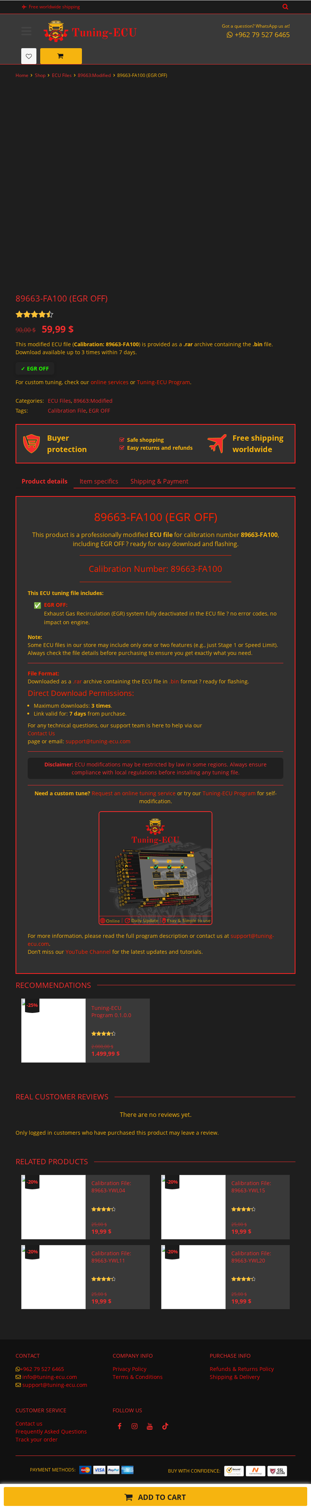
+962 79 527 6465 (42, 1368)
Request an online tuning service (134, 793)
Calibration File (67, 410)
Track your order (37, 1439)
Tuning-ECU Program (163, 382)
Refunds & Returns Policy (242, 1368)
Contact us (29, 1423)
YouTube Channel (88, 951)
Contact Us (41, 733)
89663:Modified (94, 75)
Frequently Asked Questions (51, 1431)
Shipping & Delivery (235, 1376)
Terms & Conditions (138, 1376)
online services (110, 382)
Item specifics (99, 481)
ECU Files (62, 75)
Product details (45, 481)
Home (22, 75)
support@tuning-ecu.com (98, 741)
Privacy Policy (129, 1368)
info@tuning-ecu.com (49, 1376)
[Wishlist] (28, 56)
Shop (40, 75)
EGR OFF (99, 410)
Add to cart (161, 1497)
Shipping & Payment (159, 481)
